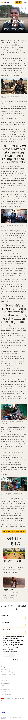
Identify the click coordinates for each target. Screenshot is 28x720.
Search (13, 2)
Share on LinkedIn (22, 29)
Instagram (8, 705)
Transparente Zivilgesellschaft (9, 674)
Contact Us (4, 680)
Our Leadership (5, 689)
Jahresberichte (5, 669)
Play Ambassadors (6, 694)
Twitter (5, 705)
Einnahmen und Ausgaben (8, 672)
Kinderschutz (4, 677)
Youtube (15, 705)
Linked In (11, 705)
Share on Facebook (6, 29)
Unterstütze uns (5, 683)
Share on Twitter (14, 29)
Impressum (3, 718)
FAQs (2, 685)
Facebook (2, 705)
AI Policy (19, 717)
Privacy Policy (15, 717)
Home (6, 2)
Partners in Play (5, 691)
